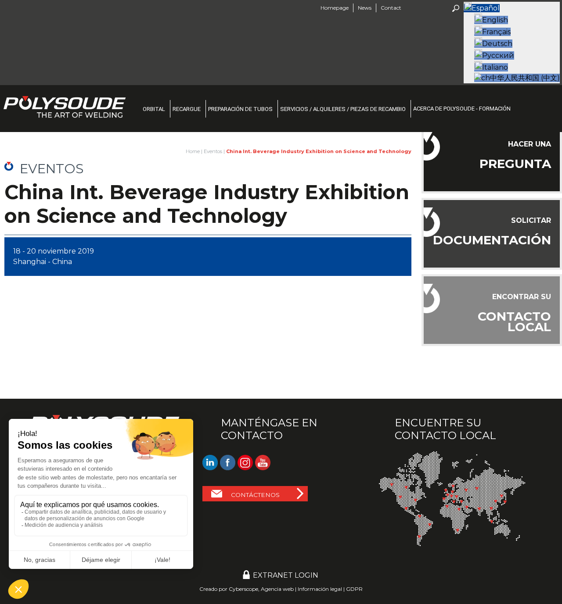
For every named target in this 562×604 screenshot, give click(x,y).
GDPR (354, 589)
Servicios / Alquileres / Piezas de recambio (343, 109)
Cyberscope (243, 589)
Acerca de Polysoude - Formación (462, 108)
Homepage (335, 7)
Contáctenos (255, 494)
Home (193, 151)
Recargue (187, 109)
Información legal (320, 589)
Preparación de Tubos (240, 109)
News (364, 7)
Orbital (154, 109)
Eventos (213, 151)
